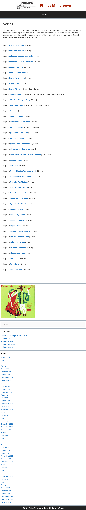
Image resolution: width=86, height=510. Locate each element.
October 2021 (6, 459)
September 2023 (7, 409)
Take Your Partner (17, 242)
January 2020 (6, 494)
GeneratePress (58, 508)
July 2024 (4, 398)
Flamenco (14, 111)
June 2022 (4, 438)
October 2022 (6, 430)
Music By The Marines (19, 182)
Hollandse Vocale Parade (20, 122)
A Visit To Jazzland (16, 45)
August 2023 (5, 412)
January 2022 (6, 453)
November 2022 (7, 427)
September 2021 (7, 462)
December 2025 (7, 377)
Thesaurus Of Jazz (17, 253)
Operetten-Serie (16, 209)
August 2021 (5, 465)
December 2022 (7, 424)
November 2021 (7, 456)
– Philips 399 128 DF (8, 338)
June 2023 (4, 418)
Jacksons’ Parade (17, 127)
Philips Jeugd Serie (17, 215)
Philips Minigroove (55, 5)
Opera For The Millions (19, 198)
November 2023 (7, 404)
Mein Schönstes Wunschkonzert (23, 171)
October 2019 (6, 502)
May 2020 (4, 485)
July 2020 (4, 479)
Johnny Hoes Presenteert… (21, 144)
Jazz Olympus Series (18, 138)
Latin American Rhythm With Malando (25, 155)
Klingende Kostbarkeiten (20, 149)
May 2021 (4, 473)
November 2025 (7, 380)
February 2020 (6, 491)
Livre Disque (15, 165)
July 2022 (4, 436)
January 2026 (6, 375)
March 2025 (5, 386)
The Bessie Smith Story (19, 237)
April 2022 (4, 444)
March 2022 (5, 447)
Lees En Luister (16, 160)
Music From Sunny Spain (19, 193)
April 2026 (4, 366)
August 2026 (5, 357)
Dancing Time (15, 94)
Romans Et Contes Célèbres (21, 231)
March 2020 (5, 488)
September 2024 (7, 392)
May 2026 (4, 363)
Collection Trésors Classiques (21, 62)
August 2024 (5, 395)
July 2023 (4, 415)
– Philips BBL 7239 (8, 344)
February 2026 (6, 372)
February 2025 (6, 389)
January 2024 (6, 401)
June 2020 (4, 482)
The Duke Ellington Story (20, 100)
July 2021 (4, 467)
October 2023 (6, 406)
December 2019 (7, 496)
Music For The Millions (19, 187)
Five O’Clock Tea (16, 105)
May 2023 (4, 421)
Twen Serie (14, 264)
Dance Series (14, 83)
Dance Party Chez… (17, 78)
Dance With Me (15, 89)
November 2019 (7, 499)
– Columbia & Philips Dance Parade (14, 335)
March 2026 (5, 369)
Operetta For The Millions (20, 204)
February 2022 (6, 450)
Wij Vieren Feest (16, 269)
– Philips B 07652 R (8, 341)
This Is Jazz (14, 258)
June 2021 (4, 470)
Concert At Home (16, 67)
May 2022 (4, 441)
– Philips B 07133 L (8, 347)
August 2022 (5, 433)
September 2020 (7, 476)
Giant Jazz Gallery (17, 116)
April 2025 (4, 383)
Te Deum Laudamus (18, 248)
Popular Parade (16, 226)
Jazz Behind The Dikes (19, 133)
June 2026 (4, 360)
